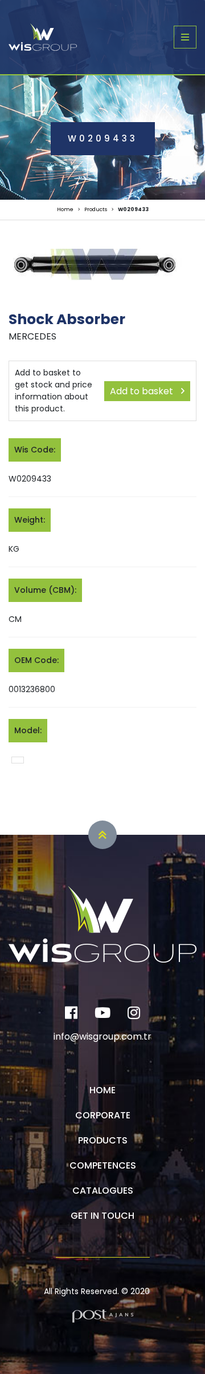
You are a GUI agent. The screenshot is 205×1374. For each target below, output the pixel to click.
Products (95, 209)
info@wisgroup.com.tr (102, 1036)
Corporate (102, 1115)
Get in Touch (102, 1215)
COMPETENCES (102, 1165)
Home (65, 209)
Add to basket (142, 391)
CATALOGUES (102, 1190)
